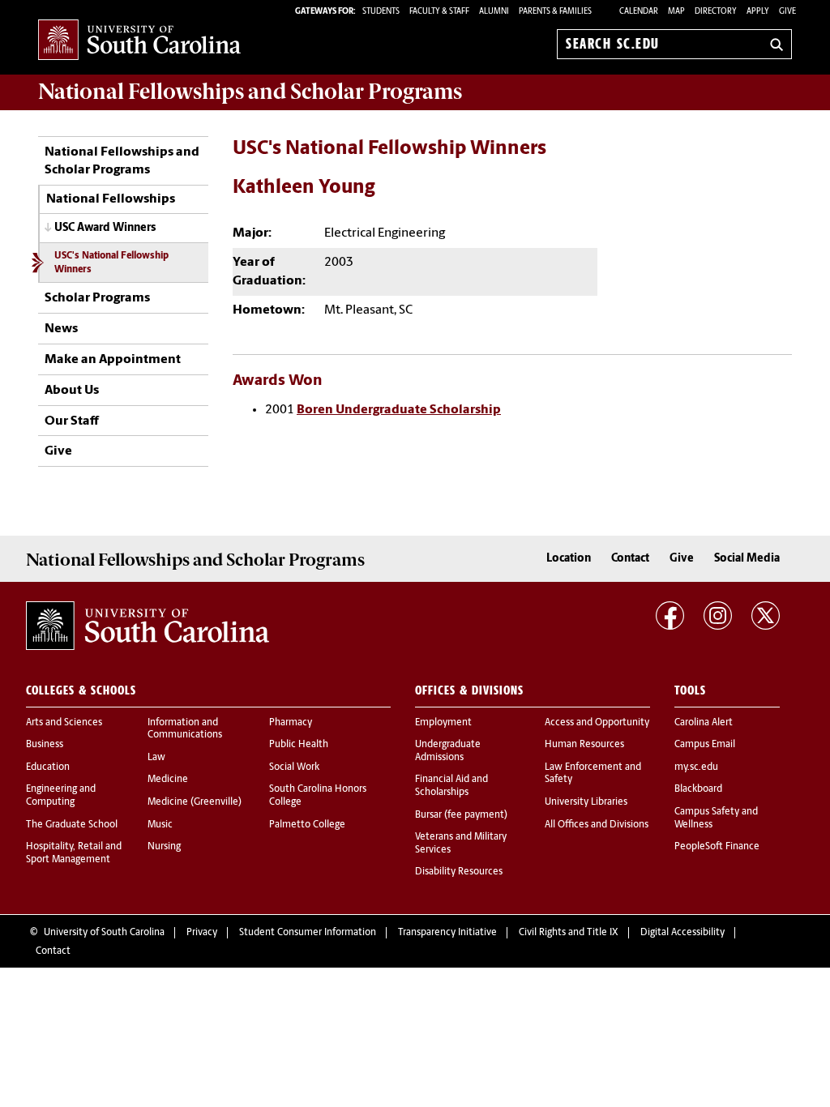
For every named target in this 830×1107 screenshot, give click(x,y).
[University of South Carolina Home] (139, 40)
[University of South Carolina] (147, 625)
